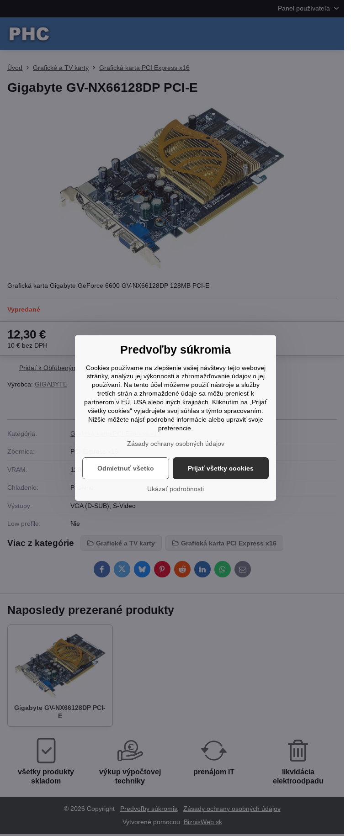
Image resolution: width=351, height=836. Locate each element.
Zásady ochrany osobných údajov (175, 443)
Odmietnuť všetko (125, 468)
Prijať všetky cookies (221, 468)
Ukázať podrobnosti (175, 488)
